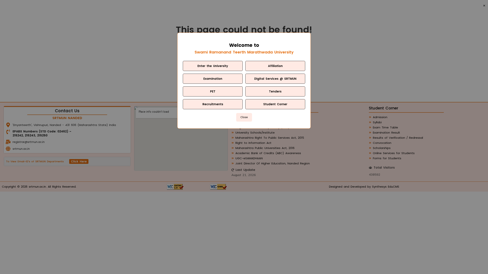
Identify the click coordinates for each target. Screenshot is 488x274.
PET (212, 91)
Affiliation (275, 66)
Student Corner (275, 104)
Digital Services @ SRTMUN (275, 79)
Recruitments (212, 104)
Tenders (275, 91)
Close (244, 117)
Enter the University (212, 66)
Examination (212, 79)
